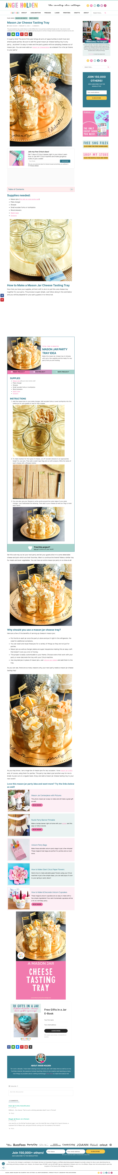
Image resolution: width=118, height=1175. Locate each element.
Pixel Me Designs (71, 1172)
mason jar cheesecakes (40, 47)
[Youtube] (94, 5)
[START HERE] (15, 13)
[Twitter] (101, 5)
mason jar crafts (66, 770)
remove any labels (50, 660)
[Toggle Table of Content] (71, 189)
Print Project (19, 372)
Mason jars (16, 381)
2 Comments (35, 25)
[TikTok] (105, 5)
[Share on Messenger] (17, 34)
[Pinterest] (91, 5)
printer (64, 823)
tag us (36, 549)
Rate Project (63, 372)
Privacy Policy (53, 1172)
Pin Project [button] (40, 372)
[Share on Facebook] (9, 34)
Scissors (14, 215)
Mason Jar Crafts (21, 18)
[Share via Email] (13, 34)
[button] (13, 56)
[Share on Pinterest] (22, 34)
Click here (49, 1073)
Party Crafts (34, 18)
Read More (37, 805)
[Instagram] (88, 5)
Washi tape (15, 213)
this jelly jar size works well (29, 199)
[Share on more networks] (30, 34)
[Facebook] (98, 5)
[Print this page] (26, 34)
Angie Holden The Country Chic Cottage (21, 5)
